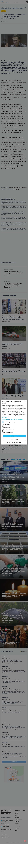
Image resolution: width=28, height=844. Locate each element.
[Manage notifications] (25, 841)
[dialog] (14, 422)
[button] (14, 419)
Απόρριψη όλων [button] (14, 439)
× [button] (25, 401)
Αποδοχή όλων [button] (14, 436)
